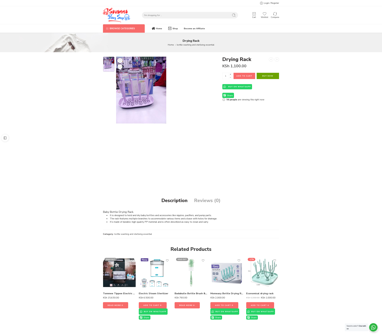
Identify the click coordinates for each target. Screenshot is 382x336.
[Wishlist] (120, 60)
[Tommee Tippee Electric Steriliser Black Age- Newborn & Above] (119, 272)
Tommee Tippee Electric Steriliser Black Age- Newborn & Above (119, 293)
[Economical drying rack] (262, 272)
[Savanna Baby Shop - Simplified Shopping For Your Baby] (116, 15)
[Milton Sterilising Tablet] (277, 59)
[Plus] (230, 74)
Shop (175, 28)
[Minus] (230, 77)
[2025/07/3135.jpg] (108, 64)
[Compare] (120, 66)
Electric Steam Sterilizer (153, 293)
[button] (153, 305)
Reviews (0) (207, 200)
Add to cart (244, 76)
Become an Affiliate (194, 28)
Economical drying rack (260, 293)
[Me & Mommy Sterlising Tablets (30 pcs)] (271, 59)
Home (159, 28)
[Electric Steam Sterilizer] (155, 272)
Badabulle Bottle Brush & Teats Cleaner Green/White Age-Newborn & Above (191, 293)
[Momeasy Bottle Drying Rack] (226, 272)
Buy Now (267, 76)
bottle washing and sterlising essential (195, 44)
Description (174, 200)
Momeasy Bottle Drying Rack (226, 293)
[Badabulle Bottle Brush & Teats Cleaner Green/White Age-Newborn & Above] (191, 272)
